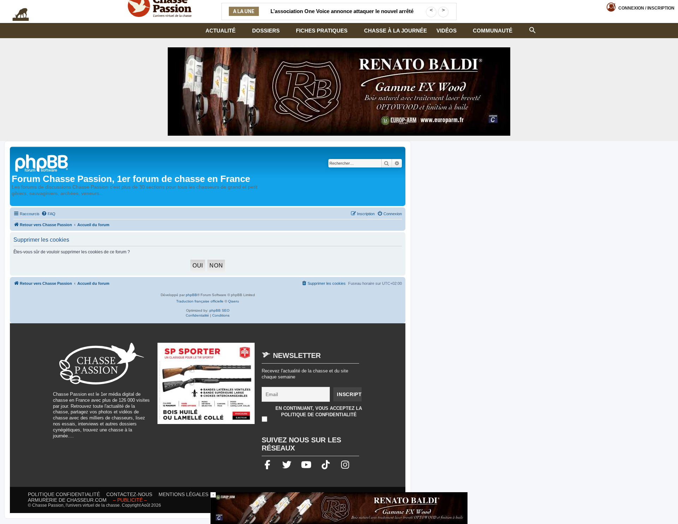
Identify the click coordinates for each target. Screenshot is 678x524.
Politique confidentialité (64, 494)
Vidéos (446, 31)
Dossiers (266, 31)
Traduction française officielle (200, 301)
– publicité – (130, 500)
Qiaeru (233, 301)
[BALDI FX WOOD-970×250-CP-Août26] (339, 91)
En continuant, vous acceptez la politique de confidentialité (318, 411)
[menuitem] (48, 214)
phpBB (191, 295)
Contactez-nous (129, 494)
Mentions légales (183, 494)
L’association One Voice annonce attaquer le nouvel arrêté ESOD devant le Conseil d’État (342, 15)
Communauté (492, 31)
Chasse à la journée (395, 31)
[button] (532, 29)
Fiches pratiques (321, 31)
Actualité (221, 31)
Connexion (646, 8)
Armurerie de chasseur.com (67, 500)
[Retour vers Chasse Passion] (42, 162)
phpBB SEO (219, 310)
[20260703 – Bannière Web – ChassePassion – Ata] (206, 387)
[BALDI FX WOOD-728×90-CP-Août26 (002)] (339, 508)
